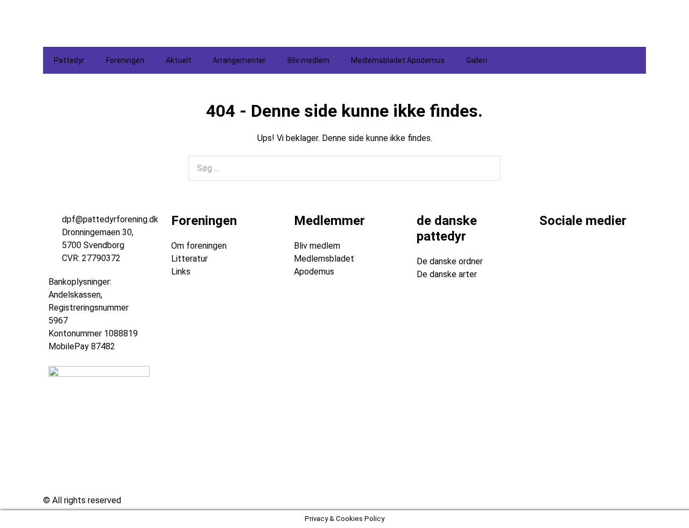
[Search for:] (344, 168)
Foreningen (125, 60)
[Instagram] (581, 253)
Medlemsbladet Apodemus (398, 60)
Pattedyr (69, 60)
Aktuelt (178, 60)
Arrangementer (239, 60)
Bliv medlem (308, 60)
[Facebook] (552, 253)
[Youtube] (610, 253)
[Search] (486, 168)
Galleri (476, 60)
